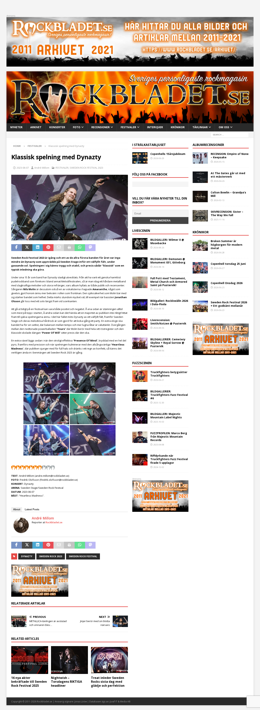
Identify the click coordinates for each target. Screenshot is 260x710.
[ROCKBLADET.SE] (130, 121)
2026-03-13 (219, 200)
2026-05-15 (219, 161)
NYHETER (16, 127)
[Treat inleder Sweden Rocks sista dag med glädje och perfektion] (109, 660)
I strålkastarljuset (149, 145)
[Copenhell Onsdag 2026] (200, 287)
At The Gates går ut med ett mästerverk (228, 174)
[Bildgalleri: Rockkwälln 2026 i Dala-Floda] (140, 305)
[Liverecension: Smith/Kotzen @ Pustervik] (140, 324)
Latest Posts (32, 509)
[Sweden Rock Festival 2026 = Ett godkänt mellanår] (200, 306)
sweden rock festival (83, 556)
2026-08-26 (158, 247)
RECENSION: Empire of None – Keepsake (230, 155)
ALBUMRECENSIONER (208, 145)
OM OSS (224, 127)
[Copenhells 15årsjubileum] (140, 158)
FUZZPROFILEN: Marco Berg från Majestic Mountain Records (168, 436)
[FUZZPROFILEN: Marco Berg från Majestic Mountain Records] (140, 437)
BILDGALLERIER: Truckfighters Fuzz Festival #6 (169, 395)
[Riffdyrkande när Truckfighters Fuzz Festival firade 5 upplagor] (140, 459)
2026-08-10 (158, 308)
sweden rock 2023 (50, 556)
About (16, 509)
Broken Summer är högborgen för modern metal (226, 244)
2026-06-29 (158, 158)
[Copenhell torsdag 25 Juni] (200, 268)
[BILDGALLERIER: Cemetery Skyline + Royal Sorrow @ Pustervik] (140, 343)
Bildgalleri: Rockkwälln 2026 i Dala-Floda (169, 302)
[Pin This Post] (48, 247)
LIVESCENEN (141, 231)
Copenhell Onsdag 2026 (226, 283)
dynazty (26, 556)
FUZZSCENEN (142, 363)
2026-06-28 (219, 252)
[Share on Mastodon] (90, 247)
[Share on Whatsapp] (80, 247)
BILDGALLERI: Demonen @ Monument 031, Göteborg (167, 260)
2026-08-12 (158, 289)
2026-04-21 (158, 379)
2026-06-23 (219, 310)
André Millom (41, 167)
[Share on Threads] (122, 247)
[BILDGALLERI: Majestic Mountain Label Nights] (140, 418)
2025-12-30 (158, 402)
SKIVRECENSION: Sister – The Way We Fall (227, 213)
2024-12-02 (158, 467)
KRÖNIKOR (178, 127)
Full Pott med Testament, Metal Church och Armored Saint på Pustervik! (168, 281)
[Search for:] (230, 134)
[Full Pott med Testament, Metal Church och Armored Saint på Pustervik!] (140, 282)
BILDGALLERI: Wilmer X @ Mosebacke (167, 241)
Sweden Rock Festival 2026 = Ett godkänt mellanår (229, 304)
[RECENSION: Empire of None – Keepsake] (200, 158)
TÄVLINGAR (200, 127)
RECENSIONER (100, 127)
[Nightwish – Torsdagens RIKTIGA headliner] (69, 660)
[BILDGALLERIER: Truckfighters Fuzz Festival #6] (140, 395)
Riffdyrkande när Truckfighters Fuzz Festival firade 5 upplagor (169, 459)
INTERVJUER (155, 127)
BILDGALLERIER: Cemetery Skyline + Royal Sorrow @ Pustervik (167, 342)
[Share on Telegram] (101, 247)
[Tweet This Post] (27, 247)
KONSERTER (57, 127)
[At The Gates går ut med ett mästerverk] (200, 177)
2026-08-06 (158, 327)
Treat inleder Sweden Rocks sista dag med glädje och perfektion (107, 682)
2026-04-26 (219, 181)
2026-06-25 (219, 287)
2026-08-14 (158, 266)
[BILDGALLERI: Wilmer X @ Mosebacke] (140, 244)
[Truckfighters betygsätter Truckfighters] (140, 376)
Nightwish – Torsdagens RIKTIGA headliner (66, 682)
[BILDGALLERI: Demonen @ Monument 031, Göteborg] (140, 263)
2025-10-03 (158, 421)
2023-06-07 (23, 167)
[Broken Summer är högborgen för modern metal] (200, 245)
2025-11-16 (219, 219)
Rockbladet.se (53, 522)
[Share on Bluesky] (111, 247)
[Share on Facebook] (16, 247)
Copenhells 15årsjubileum (167, 154)
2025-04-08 (158, 444)
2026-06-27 (219, 268)
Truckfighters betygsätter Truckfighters (168, 373)
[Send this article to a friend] (58, 247)
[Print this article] (69, 247)
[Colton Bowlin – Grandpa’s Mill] (200, 196)
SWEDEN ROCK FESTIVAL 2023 (86, 167)
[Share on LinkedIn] (37, 247)
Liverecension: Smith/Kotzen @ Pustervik (168, 321)
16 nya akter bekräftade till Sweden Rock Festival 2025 (29, 682)
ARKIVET (35, 127)
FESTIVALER (128, 127)
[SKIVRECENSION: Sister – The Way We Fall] (200, 215)
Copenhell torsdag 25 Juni (228, 264)
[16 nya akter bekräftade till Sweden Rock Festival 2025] (29, 660)
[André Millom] (21, 531)
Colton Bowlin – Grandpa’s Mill (228, 194)
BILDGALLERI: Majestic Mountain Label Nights (166, 415)
